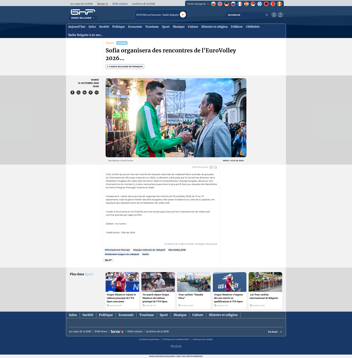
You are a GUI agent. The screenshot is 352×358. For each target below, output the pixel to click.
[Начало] (83, 12)
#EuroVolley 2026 (177, 250)
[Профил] (280, 14)
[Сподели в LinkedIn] (84, 92)
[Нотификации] (274, 14)
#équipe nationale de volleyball (149, 250)
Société (87, 315)
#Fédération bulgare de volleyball (122, 254)
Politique (106, 315)
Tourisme (146, 315)
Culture (197, 315)
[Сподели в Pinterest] (90, 92)
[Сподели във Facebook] (72, 92)
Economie (126, 315)
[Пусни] (183, 15)
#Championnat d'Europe (117, 250)
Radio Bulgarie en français (126, 66)
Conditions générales (149, 339)
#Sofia (145, 254)
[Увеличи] (211, 167)
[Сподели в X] (78, 92)
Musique (180, 315)
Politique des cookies (203, 339)
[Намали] (215, 167)
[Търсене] (267, 15)
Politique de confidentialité (176, 339)
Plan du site (176, 346)
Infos (73, 315)
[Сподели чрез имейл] (96, 92)
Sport (110, 43)
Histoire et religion (223, 315)
